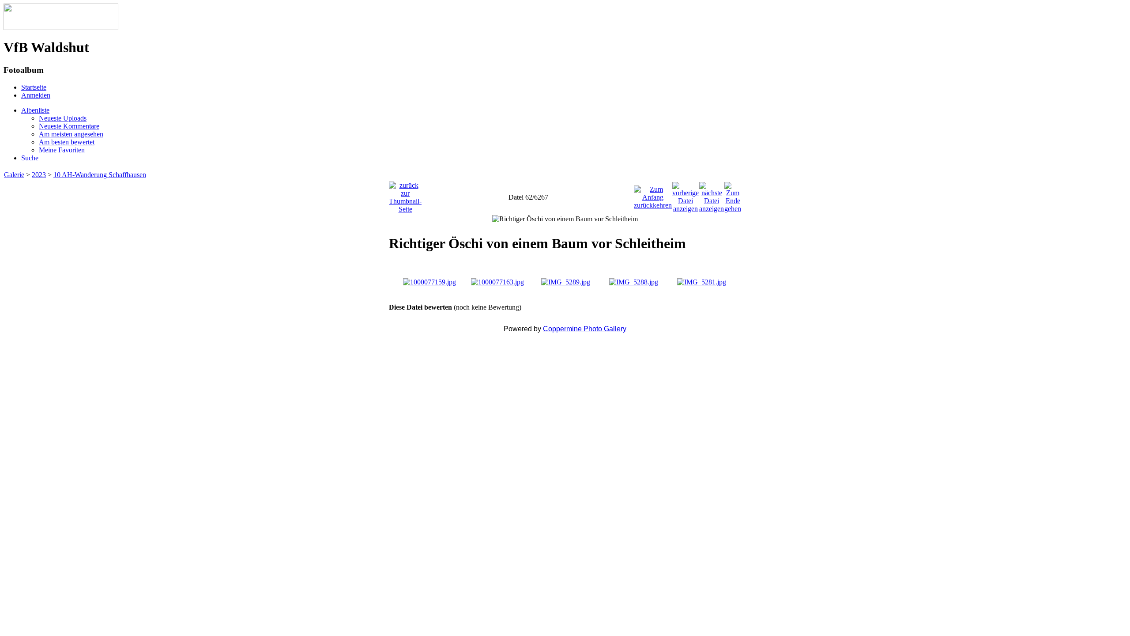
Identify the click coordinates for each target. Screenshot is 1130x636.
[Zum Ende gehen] (732, 195)
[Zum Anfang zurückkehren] (653, 195)
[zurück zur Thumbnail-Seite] (405, 195)
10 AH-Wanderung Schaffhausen (99, 174)
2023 (39, 174)
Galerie (14, 174)
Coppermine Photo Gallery (584, 329)
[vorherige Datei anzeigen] (685, 195)
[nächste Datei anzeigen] (711, 195)
